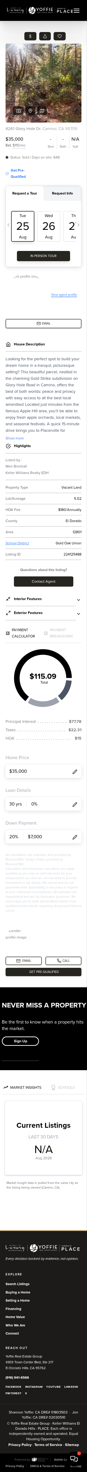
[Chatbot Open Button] (74, 1459)
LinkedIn (71, 1386)
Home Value (15, 1317)
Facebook (14, 1386)
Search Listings (17, 1284)
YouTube (53, 1386)
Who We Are (15, 1325)
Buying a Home (18, 1292)
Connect (12, 1333)
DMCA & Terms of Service (47, 1466)
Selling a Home (18, 1300)
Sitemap (72, 1445)
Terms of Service (48, 1445)
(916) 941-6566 (17, 1377)
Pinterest (13, 1393)
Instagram (33, 1386)
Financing (13, 1309)
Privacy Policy (20, 1445)
